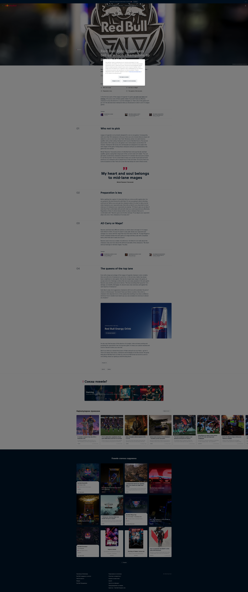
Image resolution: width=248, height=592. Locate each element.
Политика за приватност (135, 71)
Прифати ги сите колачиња (129, 80)
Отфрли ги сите (115, 80)
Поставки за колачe (124, 77)
